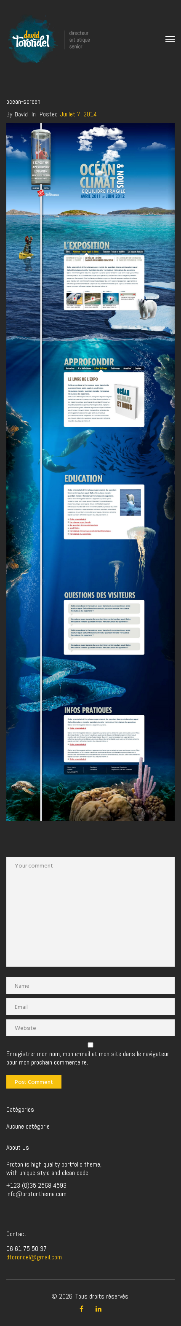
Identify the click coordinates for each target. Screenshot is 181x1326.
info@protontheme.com (36, 1193)
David (21, 114)
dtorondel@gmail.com (34, 1257)
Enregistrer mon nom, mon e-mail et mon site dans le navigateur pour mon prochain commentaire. (87, 1058)
